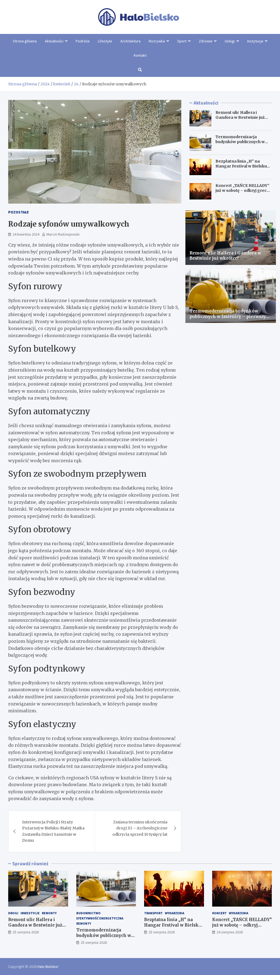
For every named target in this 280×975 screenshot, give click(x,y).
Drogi (13, 913)
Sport (181, 41)
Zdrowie (205, 41)
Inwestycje (30, 913)
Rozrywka (157, 41)
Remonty (49, 913)
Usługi (230, 41)
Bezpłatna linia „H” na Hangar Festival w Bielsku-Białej (242, 166)
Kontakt (140, 55)
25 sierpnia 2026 (26, 932)
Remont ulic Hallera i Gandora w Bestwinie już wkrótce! (240, 117)
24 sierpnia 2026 (230, 932)
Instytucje (255, 41)
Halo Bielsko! (47, 966)
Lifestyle (105, 41)
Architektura (130, 41)
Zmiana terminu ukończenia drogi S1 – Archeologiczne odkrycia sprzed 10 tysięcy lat (139, 828)
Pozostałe (18, 212)
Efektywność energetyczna (99, 918)
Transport (153, 913)
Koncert (219, 913)
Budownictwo (88, 913)
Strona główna (25, 41)
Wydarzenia (174, 913)
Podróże (83, 41)
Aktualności (54, 41)
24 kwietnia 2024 (26, 234)
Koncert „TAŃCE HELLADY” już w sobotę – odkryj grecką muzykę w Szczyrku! (243, 190)
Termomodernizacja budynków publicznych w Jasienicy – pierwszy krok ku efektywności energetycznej (229, 316)
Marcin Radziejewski (63, 234)
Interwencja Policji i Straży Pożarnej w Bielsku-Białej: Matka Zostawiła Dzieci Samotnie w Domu (53, 831)
